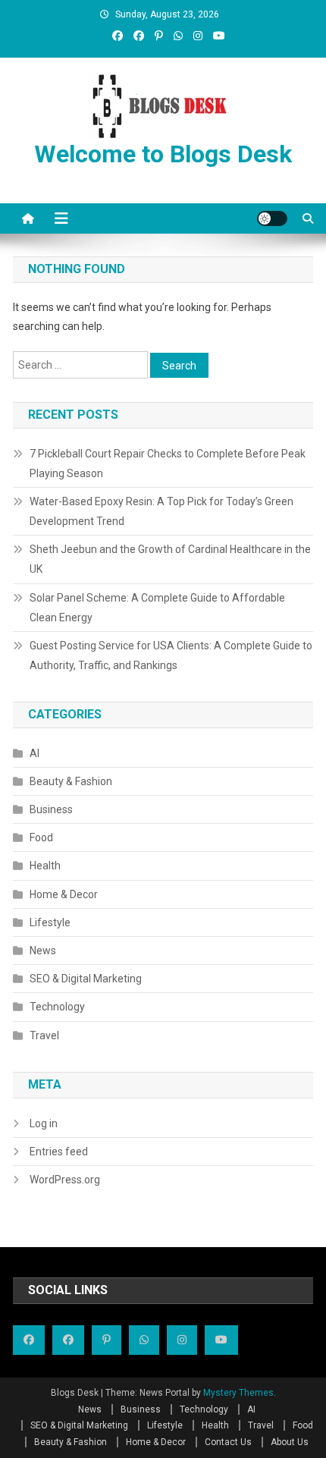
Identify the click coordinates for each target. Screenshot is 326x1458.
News (43, 950)
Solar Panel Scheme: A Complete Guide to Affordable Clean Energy (157, 608)
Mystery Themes (238, 1392)
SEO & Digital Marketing (86, 979)
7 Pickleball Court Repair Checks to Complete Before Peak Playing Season (168, 463)
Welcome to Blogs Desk (163, 154)
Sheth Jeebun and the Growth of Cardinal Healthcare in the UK (170, 559)
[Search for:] (81, 364)
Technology (57, 1007)
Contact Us (228, 1442)
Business (51, 809)
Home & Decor (64, 894)
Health (45, 865)
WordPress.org (65, 1180)
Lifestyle (50, 922)
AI (34, 753)
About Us (290, 1442)
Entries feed (59, 1151)
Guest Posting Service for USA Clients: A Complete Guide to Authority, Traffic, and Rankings (171, 655)
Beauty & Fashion (71, 781)
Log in (44, 1123)
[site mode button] (272, 218)
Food (41, 837)
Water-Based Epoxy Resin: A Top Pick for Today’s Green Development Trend (161, 511)
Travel (44, 1035)
